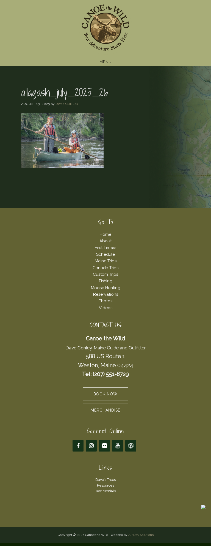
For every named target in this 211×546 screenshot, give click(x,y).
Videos (105, 307)
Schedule (105, 254)
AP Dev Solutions (141, 535)
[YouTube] (117, 446)
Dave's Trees (105, 480)
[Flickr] (104, 446)
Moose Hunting (105, 287)
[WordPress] (130, 446)
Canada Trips (105, 267)
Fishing (105, 280)
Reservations (105, 294)
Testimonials (105, 491)
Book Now (105, 394)
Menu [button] (105, 62)
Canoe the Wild (105, 28)
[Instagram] (91, 446)
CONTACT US (106, 325)
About (105, 240)
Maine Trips (105, 260)
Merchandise (105, 410)
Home (105, 234)
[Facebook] (78, 446)
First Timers (105, 247)
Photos (105, 300)
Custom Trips (105, 274)
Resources (105, 485)
